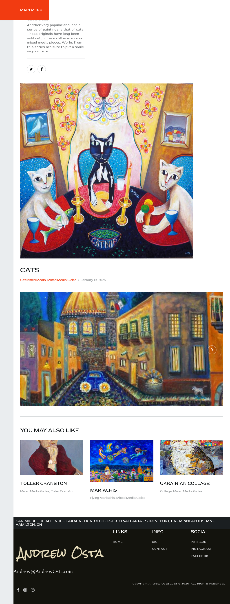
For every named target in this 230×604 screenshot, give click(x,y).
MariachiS (103, 490)
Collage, (166, 491)
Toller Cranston (43, 483)
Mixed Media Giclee (61, 280)
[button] (31, 349)
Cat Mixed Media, (33, 280)
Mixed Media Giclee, (35, 491)
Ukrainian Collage (185, 483)
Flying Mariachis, (103, 498)
